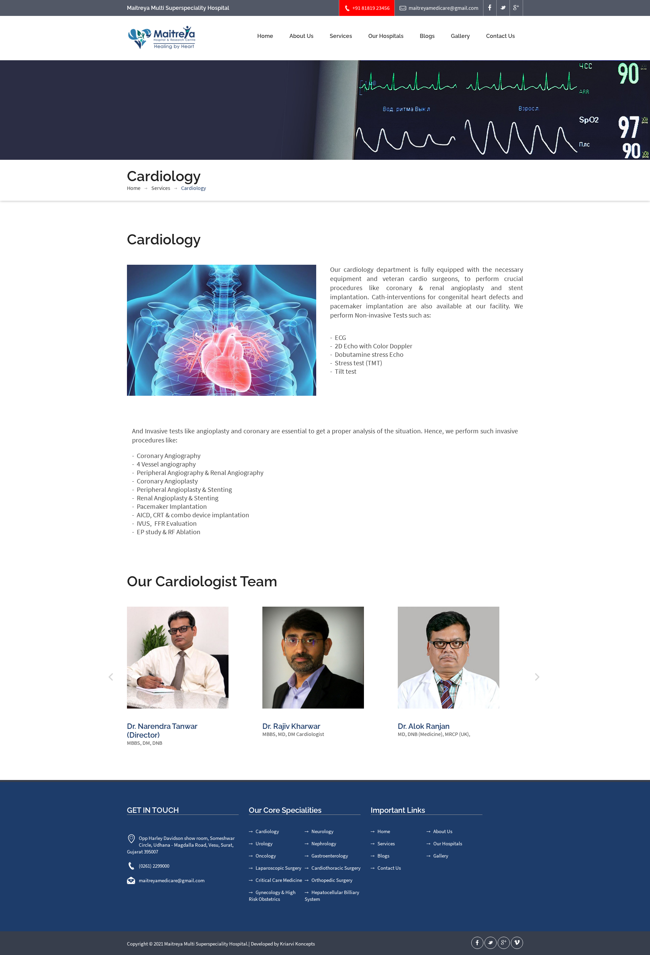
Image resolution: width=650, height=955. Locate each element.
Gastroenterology (329, 855)
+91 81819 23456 (371, 7)
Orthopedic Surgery (331, 880)
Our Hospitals (386, 36)
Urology (264, 843)
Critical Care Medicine (279, 880)
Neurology (322, 831)
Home (265, 36)
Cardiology (267, 831)
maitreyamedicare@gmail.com (443, 7)
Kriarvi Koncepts (297, 943)
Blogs (427, 36)
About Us (301, 36)
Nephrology (323, 843)
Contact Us (500, 36)
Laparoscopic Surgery (278, 868)
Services (341, 36)
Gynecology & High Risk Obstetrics (272, 895)
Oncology (266, 855)
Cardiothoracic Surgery (336, 868)
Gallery (460, 36)
